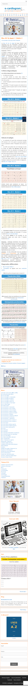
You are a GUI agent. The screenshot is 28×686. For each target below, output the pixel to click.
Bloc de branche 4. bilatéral (7, 414)
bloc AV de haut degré (12, 234)
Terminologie (4, 474)
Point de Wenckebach (6, 452)
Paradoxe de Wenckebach (6, 450)
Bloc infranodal (4, 430)
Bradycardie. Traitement (6, 441)
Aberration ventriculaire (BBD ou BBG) (9, 392)
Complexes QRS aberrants (7, 442)
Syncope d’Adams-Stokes (6, 457)
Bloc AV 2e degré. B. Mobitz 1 (7, 398)
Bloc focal (3, 428)
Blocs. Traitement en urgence (7, 440)
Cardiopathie (4, 469)
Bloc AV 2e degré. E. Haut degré (8, 402)
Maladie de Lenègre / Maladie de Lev (9, 448)
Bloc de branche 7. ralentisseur (8, 418)
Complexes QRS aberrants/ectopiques (9, 444)
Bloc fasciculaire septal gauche (8, 427)
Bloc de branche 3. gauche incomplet (9, 412)
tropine (4, 253)
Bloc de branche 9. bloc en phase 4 (8, 421)
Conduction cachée (20, 322)
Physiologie (3, 472)
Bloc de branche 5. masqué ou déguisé (9, 415)
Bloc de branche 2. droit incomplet (8, 410)
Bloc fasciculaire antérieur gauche (8, 424)
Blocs (4, 366)
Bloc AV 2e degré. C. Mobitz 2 (7, 400)
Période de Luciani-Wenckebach (8, 451)
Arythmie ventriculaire (6, 466)
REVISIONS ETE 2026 (6, 599)
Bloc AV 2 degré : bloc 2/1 (9, 161)
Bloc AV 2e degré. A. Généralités (8, 397)
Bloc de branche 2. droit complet (8, 408)
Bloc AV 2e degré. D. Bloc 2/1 (7, 401)
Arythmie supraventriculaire (7, 464)
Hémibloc (3, 447)
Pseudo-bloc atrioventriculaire (7, 454)
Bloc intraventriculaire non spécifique (9, 434)
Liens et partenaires (16, 677)
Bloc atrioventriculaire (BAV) (7, 394)
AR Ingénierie (22, 683)
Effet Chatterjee (4, 445)
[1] (21, 73)
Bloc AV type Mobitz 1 (8, 267)
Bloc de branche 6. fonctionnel (7, 417)
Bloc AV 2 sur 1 (6, 258)
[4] (8, 238)
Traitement (3, 477)
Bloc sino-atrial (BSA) (5, 435)
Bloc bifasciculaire (5, 405)
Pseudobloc (6, 268)
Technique (3, 473)
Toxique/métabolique (5, 476)
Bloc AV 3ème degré (5, 404)
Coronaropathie (4, 470)
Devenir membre (12, 363)
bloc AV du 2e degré (8, 43)
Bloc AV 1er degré (5, 395)
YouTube (24, 677)
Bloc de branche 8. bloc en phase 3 (8, 420)
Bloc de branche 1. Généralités (7, 407)
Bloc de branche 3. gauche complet (8, 411)
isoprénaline (13, 253)
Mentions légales (6, 677)
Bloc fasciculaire (4, 422)
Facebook (9, 680)
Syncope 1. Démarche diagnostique (8, 455)
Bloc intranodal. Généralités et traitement (10, 432)
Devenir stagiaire (21, 363)
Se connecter (4, 363)
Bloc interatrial (4, 431)
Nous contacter (17, 680)
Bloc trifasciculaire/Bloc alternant (8, 437)
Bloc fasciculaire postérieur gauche (8, 425)
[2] (25, 345)
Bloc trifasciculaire (16, 187)
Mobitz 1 (4, 56)
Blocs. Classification (5, 438)
